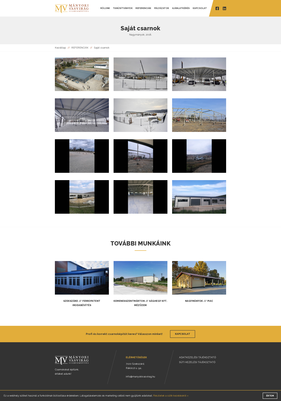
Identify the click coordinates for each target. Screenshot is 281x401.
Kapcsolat (182, 334)
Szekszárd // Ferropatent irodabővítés (81, 303)
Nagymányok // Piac (199, 301)
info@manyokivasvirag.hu (140, 376)
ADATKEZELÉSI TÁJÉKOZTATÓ (197, 357)
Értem (270, 396)
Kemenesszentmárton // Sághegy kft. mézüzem (140, 303)
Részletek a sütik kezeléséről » (171, 395)
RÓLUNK (105, 8)
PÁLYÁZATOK (161, 8)
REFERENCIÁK (143, 8)
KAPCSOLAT (200, 8)
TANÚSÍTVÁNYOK (123, 8)
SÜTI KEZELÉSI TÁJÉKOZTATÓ (197, 362)
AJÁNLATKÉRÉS (181, 8)
